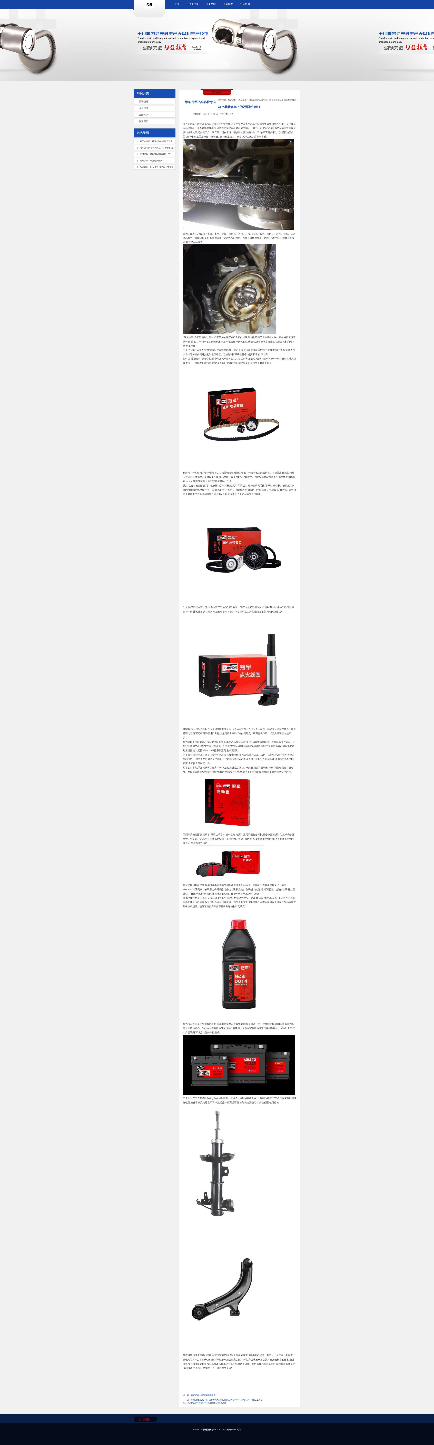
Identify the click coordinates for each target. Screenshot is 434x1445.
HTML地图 (236, 1429)
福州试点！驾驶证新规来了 (203, 1395)
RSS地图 (227, 1429)
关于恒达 (194, 4)
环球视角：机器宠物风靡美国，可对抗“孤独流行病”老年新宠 (167, 154)
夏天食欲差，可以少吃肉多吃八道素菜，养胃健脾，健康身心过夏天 (170, 141)
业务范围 (211, 4)
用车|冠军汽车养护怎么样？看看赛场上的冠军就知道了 (164, 148)
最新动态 (228, 4)
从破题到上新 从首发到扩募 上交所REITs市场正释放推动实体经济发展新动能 (174, 167)
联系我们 (245, 4)
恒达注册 (232, 100)
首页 (176, 4)
